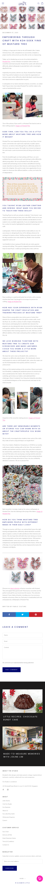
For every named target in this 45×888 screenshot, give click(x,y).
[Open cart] (42, 3)
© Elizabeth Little (22, 883)
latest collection (15, 588)
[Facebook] (3, 789)
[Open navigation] (3, 3)
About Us (5, 811)
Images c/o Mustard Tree (22, 126)
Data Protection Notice (9, 838)
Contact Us (6, 845)
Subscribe (10, 868)
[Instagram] (7, 789)
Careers (5, 820)
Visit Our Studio (7, 804)
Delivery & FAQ (7, 835)
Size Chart (6, 832)
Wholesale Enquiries (9, 817)
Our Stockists (6, 807)
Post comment (12, 670)
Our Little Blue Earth (9, 814)
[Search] (38, 3)
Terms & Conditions (8, 841)
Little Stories (6, 801)
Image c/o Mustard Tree (14, 302)
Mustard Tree (6, 62)
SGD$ (22, 878)
